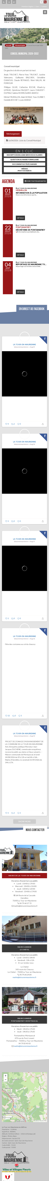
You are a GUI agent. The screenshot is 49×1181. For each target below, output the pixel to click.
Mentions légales (28, 6)
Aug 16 (32, 639)
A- (4, 2)
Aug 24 (32, 444)
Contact (44, 6)
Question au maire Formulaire (24, 160)
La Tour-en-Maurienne (24, 344)
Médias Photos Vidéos (24, 170)
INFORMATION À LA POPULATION (31, 193)
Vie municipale (20, 45)
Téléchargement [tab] (13, 134)
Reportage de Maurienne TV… (31, 264)
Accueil (8, 45)
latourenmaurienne (21, 347)
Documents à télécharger (24, 164)
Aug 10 (32, 736)
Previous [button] (6, 36)
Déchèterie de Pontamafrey (30, 230)
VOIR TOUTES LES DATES (36, 181)
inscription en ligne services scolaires (24, 155)
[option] (24, 37)
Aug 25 (32, 347)
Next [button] (42, 36)
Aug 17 (32, 541)
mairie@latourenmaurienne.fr (24, 977)
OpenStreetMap (43, 1120)
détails (20, 218)
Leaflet (36, 1120)
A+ (14, 2)
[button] (5, 1076)
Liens (37, 6)
